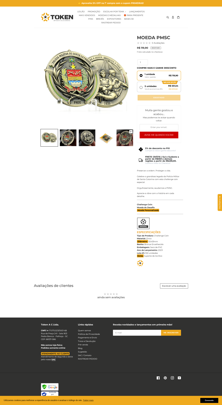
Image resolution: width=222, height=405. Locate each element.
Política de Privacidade (89, 334)
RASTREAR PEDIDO (87, 359)
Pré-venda (83, 344)
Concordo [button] (209, 400)
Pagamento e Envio (87, 337)
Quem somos (84, 330)
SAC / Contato (84, 355)
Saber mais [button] (88, 400)
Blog (80, 348)
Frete (139, 52)
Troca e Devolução (86, 341)
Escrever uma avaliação (174, 286)
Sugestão (82, 352)
